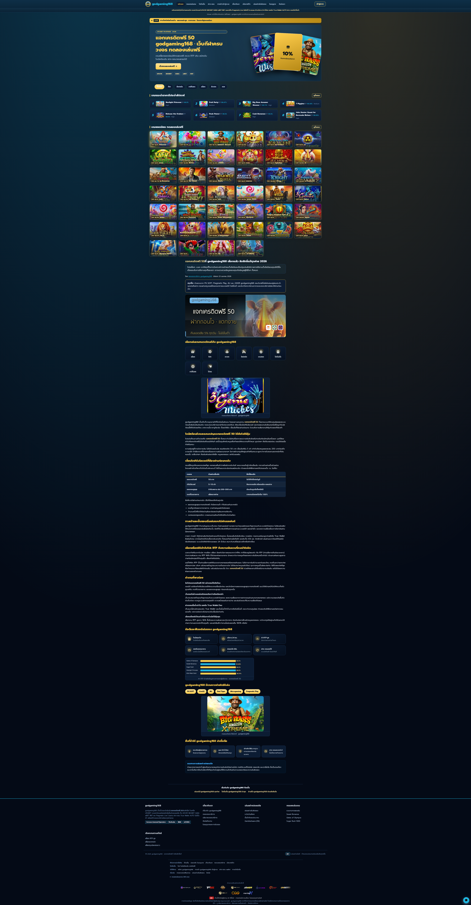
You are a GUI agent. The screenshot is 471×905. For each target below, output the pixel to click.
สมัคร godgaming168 (185, 869)
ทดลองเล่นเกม (191, 4)
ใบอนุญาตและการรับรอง (211, 824)
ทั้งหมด (159, 87)
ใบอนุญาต (272, 4)
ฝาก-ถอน (211, 4)
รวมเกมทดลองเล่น (293, 810)
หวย (223, 87)
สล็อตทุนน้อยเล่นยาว (152, 845)
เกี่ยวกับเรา (236, 4)
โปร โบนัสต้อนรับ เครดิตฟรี (186, 866)
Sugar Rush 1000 (293, 821)
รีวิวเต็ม (186, 863)
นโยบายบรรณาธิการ (210, 817)
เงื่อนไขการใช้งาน (253, 903)
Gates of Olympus (294, 817)
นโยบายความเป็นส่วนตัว (239, 903)
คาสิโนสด (192, 87)
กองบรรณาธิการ (209, 814)
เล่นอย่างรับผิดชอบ (259, 4)
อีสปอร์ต (180, 87)
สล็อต (203, 87)
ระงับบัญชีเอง (250, 814)
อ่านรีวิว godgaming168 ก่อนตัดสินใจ (262, 791)
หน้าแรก (180, 4)
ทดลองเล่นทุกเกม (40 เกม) (180, 877)
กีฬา (169, 87)
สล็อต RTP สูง (150, 838)
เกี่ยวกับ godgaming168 (212, 810)
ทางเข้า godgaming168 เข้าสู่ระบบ (206, 869)
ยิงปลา (213, 87)
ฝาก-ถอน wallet (224, 869)
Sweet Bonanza (293, 814)
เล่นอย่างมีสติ (257, 898)
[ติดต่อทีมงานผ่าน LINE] (466, 900)
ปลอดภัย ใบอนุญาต (197, 863)
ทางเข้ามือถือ (236, 869)
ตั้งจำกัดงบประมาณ (252, 817)
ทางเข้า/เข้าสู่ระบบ (223, 4)
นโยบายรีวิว (246, 4)
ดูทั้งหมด (317, 95)
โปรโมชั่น (202, 4)
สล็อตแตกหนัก (150, 842)
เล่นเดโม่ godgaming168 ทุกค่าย (206, 791)
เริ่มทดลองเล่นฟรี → (168, 66)
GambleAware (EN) (252, 821)
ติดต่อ (208, 873)
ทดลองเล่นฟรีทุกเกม (183, 873)
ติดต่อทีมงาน (207, 821)
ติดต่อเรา (282, 4)
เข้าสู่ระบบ (320, 4)
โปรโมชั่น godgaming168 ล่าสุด (234, 791)
